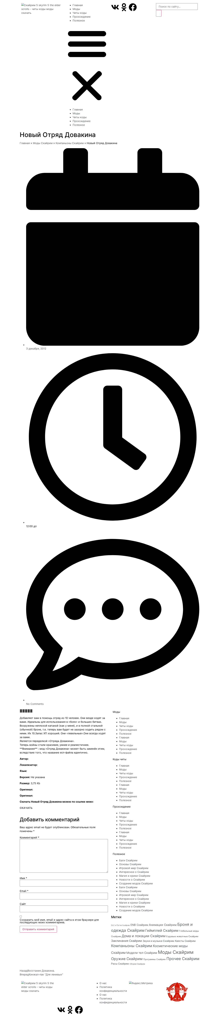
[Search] (158, 13)
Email (24, 891)
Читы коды (80, 12)
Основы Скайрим (130, 864)
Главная (78, 5)
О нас (103, 983)
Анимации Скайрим (163, 924)
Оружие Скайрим (127, 959)
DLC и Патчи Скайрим (120, 925)
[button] (87, 65)
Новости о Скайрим (132, 879)
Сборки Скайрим (137, 964)
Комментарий (29, 837)
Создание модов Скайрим (136, 883)
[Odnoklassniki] (124, 7)
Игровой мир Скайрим (133, 868)
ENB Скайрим (139, 924)
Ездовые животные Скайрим (182, 936)
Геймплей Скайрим (161, 930)
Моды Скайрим (43, 143)
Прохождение (81, 16)
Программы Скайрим (154, 959)
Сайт (23, 904)
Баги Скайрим (128, 860)
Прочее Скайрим (182, 958)
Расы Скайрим (120, 963)
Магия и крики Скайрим (134, 875)
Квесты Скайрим (185, 940)
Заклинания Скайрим (126, 940)
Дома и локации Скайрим (143, 936)
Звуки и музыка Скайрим (158, 940)
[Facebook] (133, 7)
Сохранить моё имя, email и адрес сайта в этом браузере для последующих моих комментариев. (59, 921)
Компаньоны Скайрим (70, 143)
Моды (76, 9)
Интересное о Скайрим (134, 871)
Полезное (79, 20)
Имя (23, 878)
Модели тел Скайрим (141, 952)
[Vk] (115, 7)
